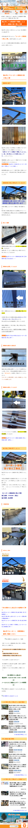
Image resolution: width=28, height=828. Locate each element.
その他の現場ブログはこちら (20, 810)
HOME (3, 16)
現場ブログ (9, 16)
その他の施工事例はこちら (20, 734)
